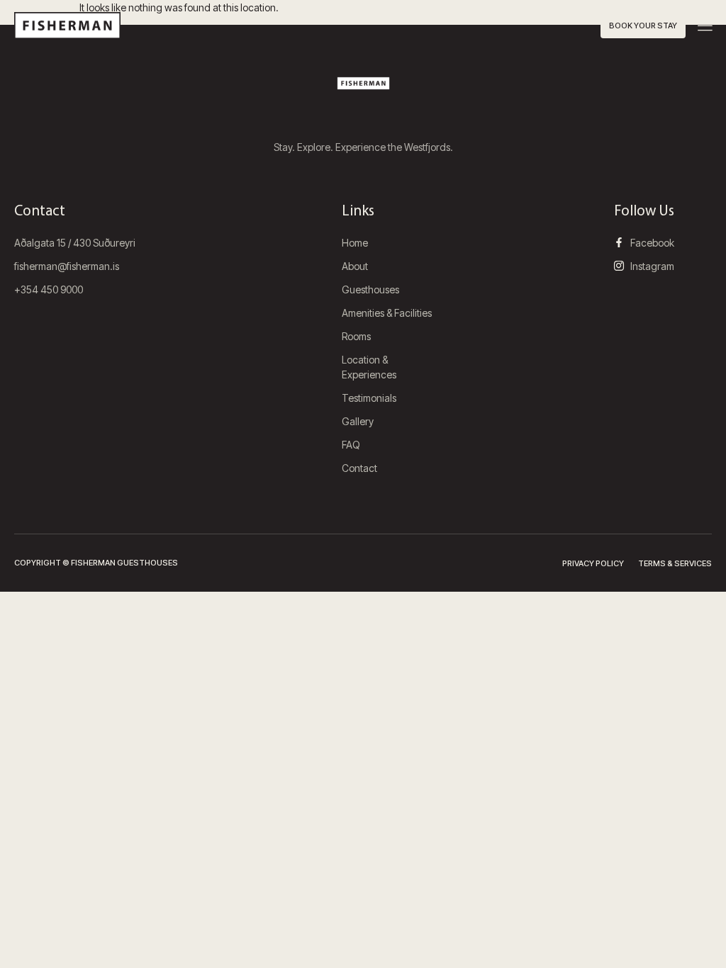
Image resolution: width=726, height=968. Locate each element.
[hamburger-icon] (705, 26)
